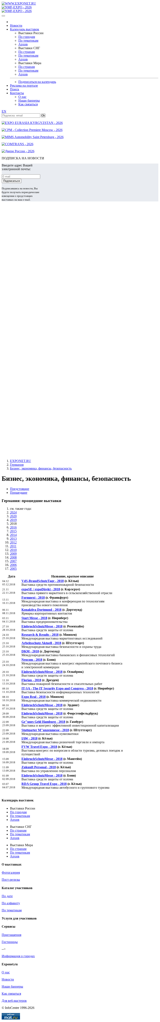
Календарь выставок (24, 29)
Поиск (14, 89)
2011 (13, 546)
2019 (13, 520)
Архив (23, 44)
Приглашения (11, 935)
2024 (13, 512)
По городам (26, 37)
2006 (13, 565)
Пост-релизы (11, 879)
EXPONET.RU (20, 461)
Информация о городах (18, 956)
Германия (17, 464)
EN (4, 111)
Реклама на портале (24, 85)
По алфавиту (11, 903)
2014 (13, 535)
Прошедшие (18, 492)
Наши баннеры (29, 100)
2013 (13, 538)
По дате (7, 896)
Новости (16, 25)
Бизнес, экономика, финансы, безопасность (41, 468)
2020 (13, 516)
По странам (26, 52)
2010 (13, 550)
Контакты (17, 93)
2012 (13, 542)
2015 (13, 531)
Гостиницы (10, 942)
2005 (13, 568)
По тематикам (28, 40)
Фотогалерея (11, 872)
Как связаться (28, 104)
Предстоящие (19, 489)
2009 (13, 553)
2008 (13, 557)
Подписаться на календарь (37, 82)
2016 (13, 527)
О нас (22, 97)
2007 (13, 561)
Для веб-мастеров (14, 1000)
